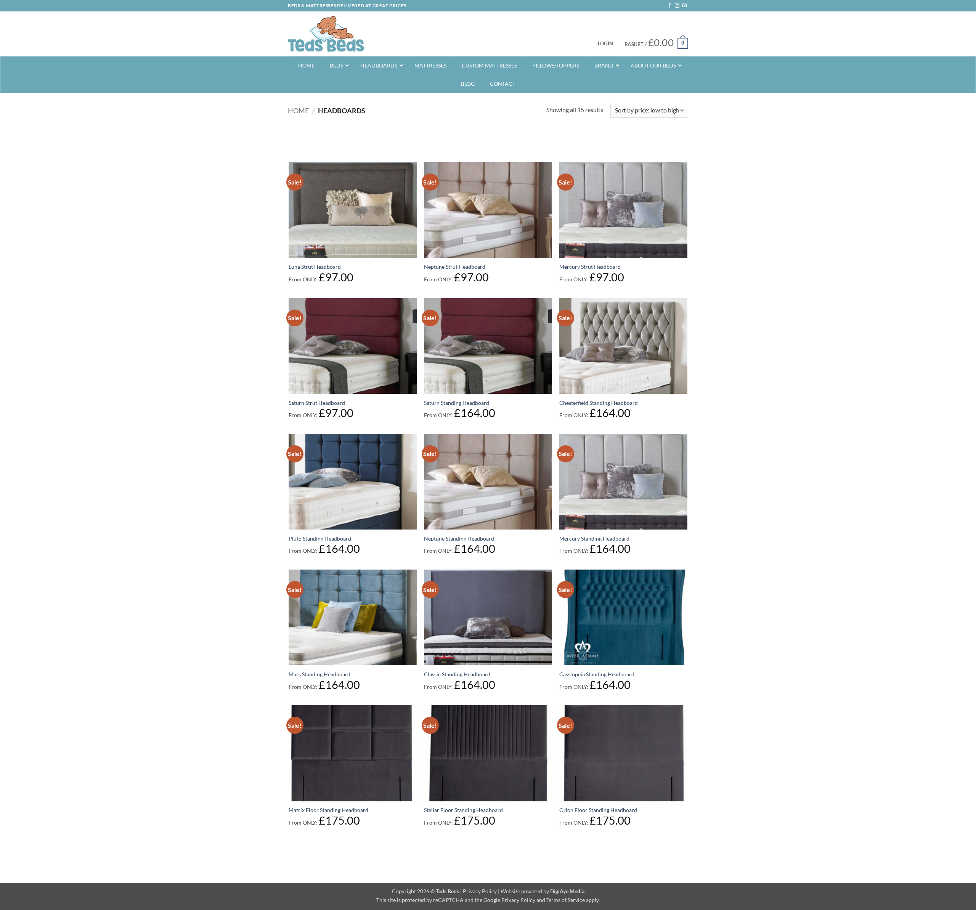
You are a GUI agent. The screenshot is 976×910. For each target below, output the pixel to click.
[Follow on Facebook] (670, 5)
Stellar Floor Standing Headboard (463, 810)
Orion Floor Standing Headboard (598, 810)
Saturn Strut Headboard (317, 403)
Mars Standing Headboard (319, 674)
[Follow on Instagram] (677, 5)
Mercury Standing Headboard (594, 538)
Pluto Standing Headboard (320, 538)
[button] (605, 43)
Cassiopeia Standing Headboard (596, 674)
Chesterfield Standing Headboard (598, 403)
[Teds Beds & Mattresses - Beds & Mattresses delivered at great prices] (326, 34)
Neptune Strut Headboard (454, 266)
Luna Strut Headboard (315, 266)
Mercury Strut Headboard (590, 266)
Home (298, 110)
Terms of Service (565, 900)
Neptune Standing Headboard (459, 538)
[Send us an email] (684, 5)
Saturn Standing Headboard (456, 403)
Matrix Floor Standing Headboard (328, 810)
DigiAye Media (567, 891)
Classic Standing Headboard (457, 674)
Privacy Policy (480, 891)
